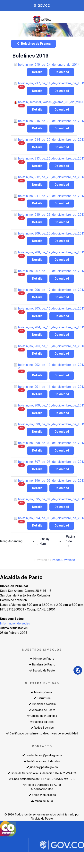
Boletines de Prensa (35, 43)
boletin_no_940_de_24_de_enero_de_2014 (48, 64)
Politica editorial (43, 722)
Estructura (44, 698)
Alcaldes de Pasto (43, 710)
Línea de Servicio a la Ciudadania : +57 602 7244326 (44, 773)
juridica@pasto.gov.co (44, 767)
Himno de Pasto (43, 658)
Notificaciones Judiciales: (43, 761)
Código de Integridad (43, 716)
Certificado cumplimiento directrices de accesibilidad (44, 733)
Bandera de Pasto (43, 664)
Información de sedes (15, 623)
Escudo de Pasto (44, 670)
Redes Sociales (44, 727)
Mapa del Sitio (44, 801)
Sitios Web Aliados (44, 795)
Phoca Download (63, 560)
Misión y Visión (43, 692)
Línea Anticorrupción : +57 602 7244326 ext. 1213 (43, 779)
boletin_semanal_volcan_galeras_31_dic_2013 (50, 102)
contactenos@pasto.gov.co (44, 755)
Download (62, 72)
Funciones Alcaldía (44, 704)
